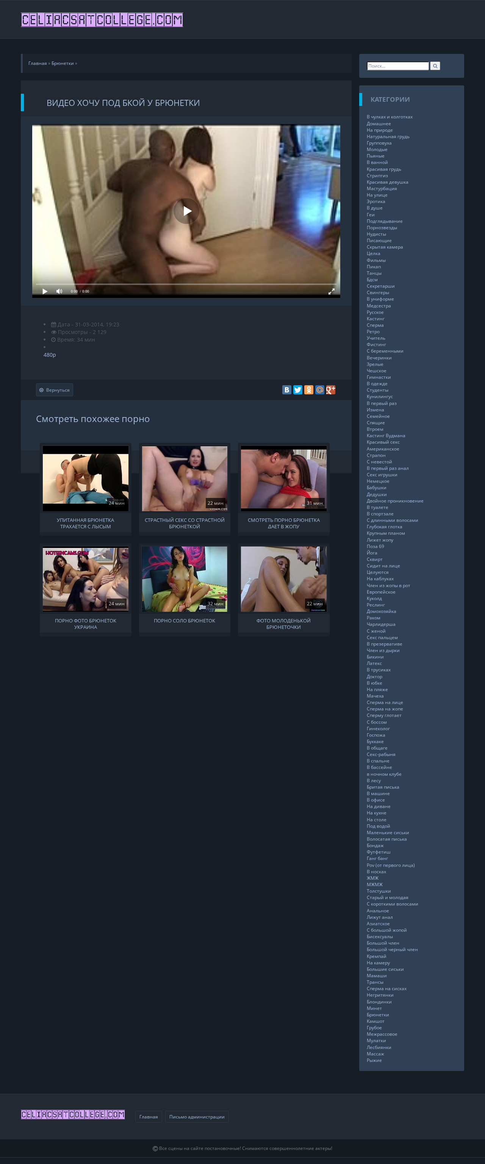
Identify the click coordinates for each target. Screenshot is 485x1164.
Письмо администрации (197, 1117)
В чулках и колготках (390, 116)
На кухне (376, 813)
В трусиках (379, 669)
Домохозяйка (381, 611)
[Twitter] (297, 389)
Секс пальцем (382, 637)
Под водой (378, 826)
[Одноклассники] (308, 389)
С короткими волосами (392, 904)
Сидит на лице (383, 565)
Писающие (379, 240)
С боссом (377, 722)
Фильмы (376, 260)
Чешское (376, 370)
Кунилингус (380, 396)
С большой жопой (387, 930)
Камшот (376, 1021)
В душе (375, 208)
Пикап (374, 266)
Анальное (378, 910)
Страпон (376, 455)
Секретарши (381, 286)
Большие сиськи (385, 969)
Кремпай (376, 956)
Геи (371, 214)
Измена (375, 409)
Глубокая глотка (384, 526)
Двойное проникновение (395, 501)
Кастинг (376, 318)
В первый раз (382, 403)
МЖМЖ (375, 884)
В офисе (376, 800)
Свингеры (378, 292)
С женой (376, 631)
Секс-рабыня (381, 754)
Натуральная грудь (388, 136)
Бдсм (372, 279)
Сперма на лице (385, 702)
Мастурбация (382, 188)
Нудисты (376, 234)
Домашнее (379, 123)
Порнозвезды (382, 227)
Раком (373, 617)
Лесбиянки (379, 1047)
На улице (377, 195)
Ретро (373, 331)
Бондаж (375, 845)
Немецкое (378, 481)
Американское (383, 449)
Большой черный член (392, 949)
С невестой (379, 461)
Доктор (374, 676)
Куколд (374, 598)
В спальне (378, 761)
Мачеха (375, 696)
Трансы (375, 982)
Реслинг (376, 605)
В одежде (377, 383)
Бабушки (376, 487)
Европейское (381, 592)
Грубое (374, 1027)
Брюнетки (378, 1014)
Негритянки (380, 995)
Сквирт (375, 559)
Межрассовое (382, 1034)
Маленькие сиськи (388, 832)
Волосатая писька (387, 839)
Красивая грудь (384, 169)
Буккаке (375, 741)
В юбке (374, 683)
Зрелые (375, 364)
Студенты (377, 390)
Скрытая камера (385, 247)
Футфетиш (379, 852)
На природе (380, 130)
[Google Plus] (330, 389)
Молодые (377, 149)
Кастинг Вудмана (386, 435)
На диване (379, 806)
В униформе (380, 299)
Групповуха (379, 143)
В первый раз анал (388, 468)
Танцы (374, 273)
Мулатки (376, 1040)
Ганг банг (377, 858)
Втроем (375, 429)
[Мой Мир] (319, 389)
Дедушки (377, 494)
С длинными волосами (392, 520)
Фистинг (376, 344)
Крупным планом (386, 533)
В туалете (377, 507)
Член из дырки (383, 650)
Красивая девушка (387, 182)
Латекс (374, 663)
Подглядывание (385, 221)
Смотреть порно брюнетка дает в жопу (284, 522)
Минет (374, 1008)
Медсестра (379, 305)
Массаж (375, 1054)
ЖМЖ (373, 878)
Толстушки (379, 891)
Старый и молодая (387, 897)
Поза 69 (375, 546)
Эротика (376, 201)
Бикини (375, 657)
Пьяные (376, 156)
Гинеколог (378, 728)
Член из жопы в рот (388, 585)
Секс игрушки (382, 474)
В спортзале (380, 513)
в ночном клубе (384, 774)
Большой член (383, 943)
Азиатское (378, 923)
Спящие (376, 422)
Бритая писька (383, 787)
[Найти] (435, 65)
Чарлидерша (381, 624)
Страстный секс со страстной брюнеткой (185, 522)
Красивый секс (383, 442)
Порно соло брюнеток (184, 620)
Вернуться (58, 390)
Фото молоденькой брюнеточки (284, 623)
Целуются (378, 572)
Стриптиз (377, 175)
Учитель (376, 338)
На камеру (378, 962)
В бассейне (379, 767)
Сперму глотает (384, 715)
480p (50, 354)
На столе (376, 819)
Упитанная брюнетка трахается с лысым (85, 522)
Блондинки (379, 1002)
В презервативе (384, 644)
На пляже (377, 689)
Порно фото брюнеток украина (85, 623)
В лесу (374, 780)
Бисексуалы (380, 936)
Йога (372, 553)
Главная (148, 1117)
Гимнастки (379, 377)
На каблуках (380, 578)
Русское (375, 312)
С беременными (385, 351)
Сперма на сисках (387, 988)
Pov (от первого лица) (391, 865)
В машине (378, 793)
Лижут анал (380, 917)
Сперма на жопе (385, 709)
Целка (373, 253)
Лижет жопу (380, 540)
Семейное (378, 416)
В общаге (377, 748)
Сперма (375, 325)
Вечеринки (379, 357)
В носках (376, 871)
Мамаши (377, 975)
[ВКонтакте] (286, 389)
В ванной (377, 162)
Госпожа (376, 735)
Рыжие (374, 1060)
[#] (103, 19)
